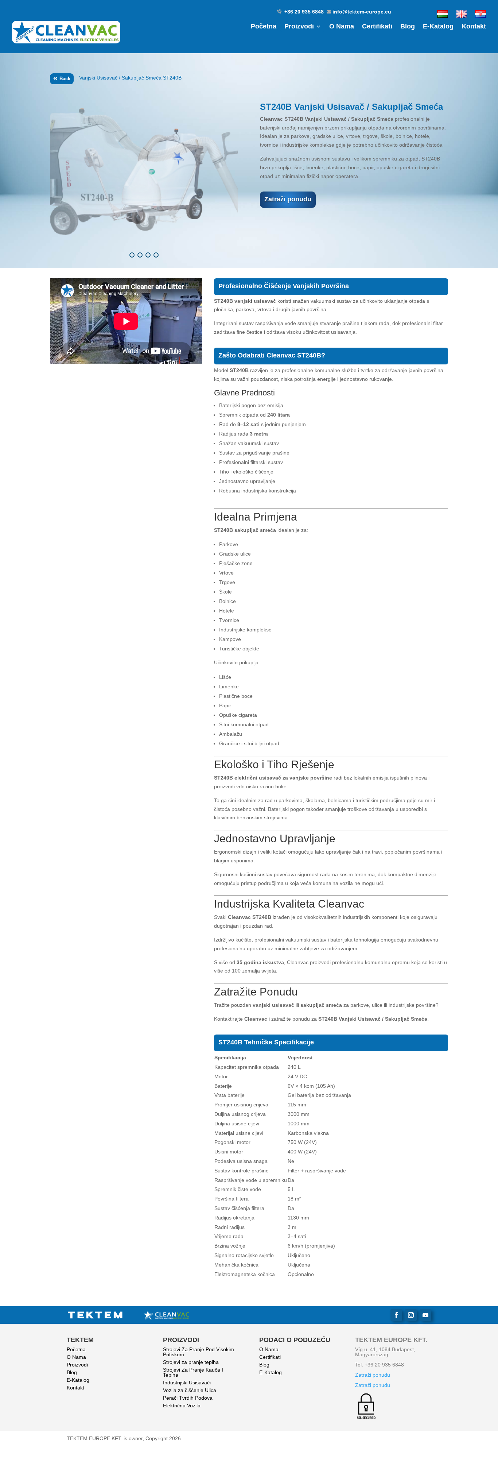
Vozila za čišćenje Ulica (189, 1390)
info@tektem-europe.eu (361, 12)
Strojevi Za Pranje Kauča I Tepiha (193, 1372)
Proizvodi (299, 27)
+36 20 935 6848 (304, 12)
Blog (407, 27)
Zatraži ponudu (287, 199)
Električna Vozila (182, 1405)
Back (64, 78)
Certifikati (377, 27)
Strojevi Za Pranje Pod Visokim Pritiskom (198, 1351)
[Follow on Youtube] (425, 1315)
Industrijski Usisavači (187, 1382)
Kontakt (474, 27)
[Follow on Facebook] (396, 1315)
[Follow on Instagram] (411, 1315)
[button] (132, 255)
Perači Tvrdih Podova (188, 1398)
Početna (263, 27)
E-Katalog (438, 27)
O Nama (341, 27)
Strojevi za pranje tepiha (191, 1362)
